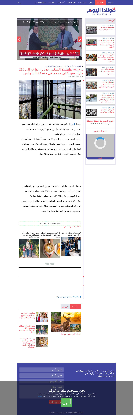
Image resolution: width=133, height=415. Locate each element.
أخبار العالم (61, 2)
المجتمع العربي (40, 2)
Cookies (39, 396)
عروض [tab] (65, 306)
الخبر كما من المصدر (72, 227)
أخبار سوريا (82, 2)
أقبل (66, 402)
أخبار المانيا (71, 2)
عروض (91, 2)
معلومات (51, 2)
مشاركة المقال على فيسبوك (68, 297)
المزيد (99, 158)
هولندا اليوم (100, 2)
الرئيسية (110, 2)
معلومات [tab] (75, 306)
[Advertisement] (50, 170)
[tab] (100, 29)
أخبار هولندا (69, 66)
